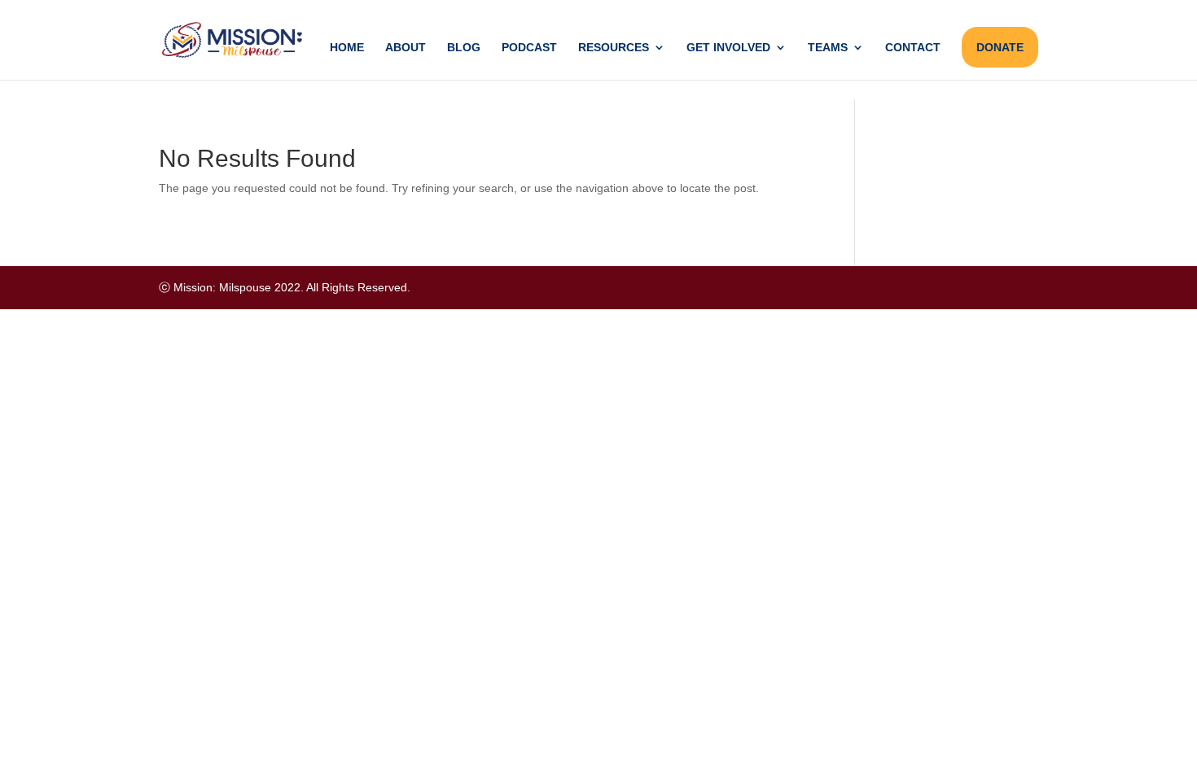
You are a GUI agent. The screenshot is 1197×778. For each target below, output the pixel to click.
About (405, 48)
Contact (912, 48)
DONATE (1000, 47)
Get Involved (728, 48)
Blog (463, 48)
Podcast (529, 48)
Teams (828, 48)
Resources (613, 48)
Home (347, 48)
